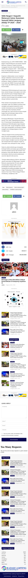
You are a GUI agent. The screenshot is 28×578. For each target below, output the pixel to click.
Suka (25, 247)
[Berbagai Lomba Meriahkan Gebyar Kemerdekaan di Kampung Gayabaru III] (14, 269)
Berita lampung (9, 187)
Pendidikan (8, 5)
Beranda (3, 5)
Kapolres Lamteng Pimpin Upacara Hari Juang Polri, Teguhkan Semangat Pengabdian (17, 384)
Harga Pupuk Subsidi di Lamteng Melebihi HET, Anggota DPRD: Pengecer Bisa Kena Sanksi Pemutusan (18, 315)
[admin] (3, 26)
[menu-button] (2, 2)
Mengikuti (24, 250)
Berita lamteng (5, 189)
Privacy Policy (21, 576)
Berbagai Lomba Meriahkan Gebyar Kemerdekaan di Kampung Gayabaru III (14, 281)
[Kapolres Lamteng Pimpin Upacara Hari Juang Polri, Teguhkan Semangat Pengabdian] (5, 383)
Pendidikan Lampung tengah (15, 189)
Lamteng (3, 277)
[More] (22, 29)
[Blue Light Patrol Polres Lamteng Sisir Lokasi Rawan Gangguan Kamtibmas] (5, 332)
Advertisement (7, 576)
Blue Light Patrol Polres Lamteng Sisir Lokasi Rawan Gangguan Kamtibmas (17, 331)
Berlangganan (23, 254)
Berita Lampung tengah (19, 187)
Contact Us (14, 576)
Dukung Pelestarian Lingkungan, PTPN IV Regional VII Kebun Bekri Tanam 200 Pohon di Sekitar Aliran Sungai (18, 323)
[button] (26, 2)
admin (7, 25)
